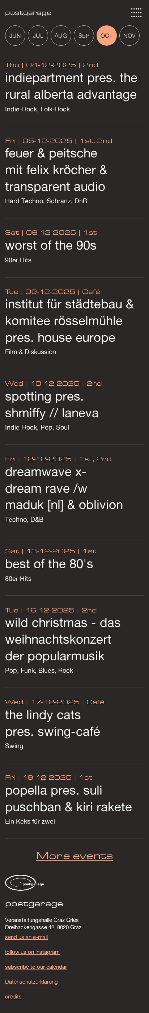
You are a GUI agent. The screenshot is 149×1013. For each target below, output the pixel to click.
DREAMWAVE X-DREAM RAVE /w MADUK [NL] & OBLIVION (64, 488)
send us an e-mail (26, 937)
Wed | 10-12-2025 (42, 383)
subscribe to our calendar (36, 966)
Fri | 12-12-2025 (38, 459)
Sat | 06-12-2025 (40, 232)
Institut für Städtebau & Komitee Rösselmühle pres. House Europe (69, 320)
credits (13, 996)
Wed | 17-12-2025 (42, 702)
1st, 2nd (94, 140)
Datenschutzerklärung (31, 981)
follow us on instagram (32, 951)
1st (89, 232)
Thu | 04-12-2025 (40, 65)
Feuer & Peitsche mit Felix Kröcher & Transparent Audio (56, 169)
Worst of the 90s (51, 245)
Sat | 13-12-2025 (40, 551)
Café (90, 291)
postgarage (28, 12)
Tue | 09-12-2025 (40, 291)
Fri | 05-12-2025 (38, 140)
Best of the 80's (49, 563)
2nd (89, 65)
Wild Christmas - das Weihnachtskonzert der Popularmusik (63, 639)
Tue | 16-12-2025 (39, 610)
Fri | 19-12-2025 (38, 777)
